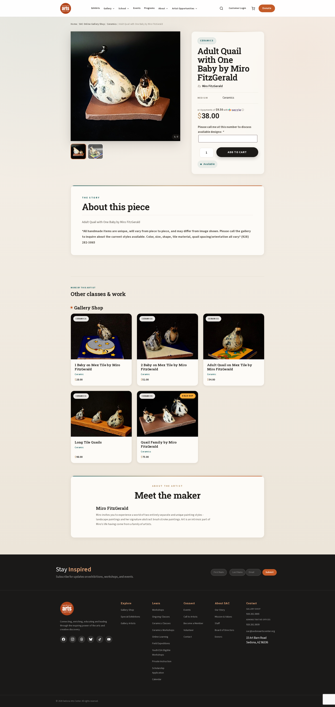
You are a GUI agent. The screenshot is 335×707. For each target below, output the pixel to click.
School (122, 8)
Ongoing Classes (161, 617)
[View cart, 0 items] (253, 8)
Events (136, 8)
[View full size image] (125, 86)
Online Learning (160, 637)
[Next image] (176, 86)
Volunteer (189, 630)
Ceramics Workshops (163, 630)
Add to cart (237, 152)
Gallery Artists (128, 623)
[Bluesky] (90, 639)
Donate (266, 8)
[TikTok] (99, 639)
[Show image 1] (78, 151)
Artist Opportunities (183, 8)
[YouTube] (108, 639)
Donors (218, 637)
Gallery (107, 8)
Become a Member (193, 623)
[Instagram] (72, 639)
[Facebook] (63, 639)
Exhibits (95, 8)
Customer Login (237, 8)
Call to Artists (191, 617)
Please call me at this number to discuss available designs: (224, 129)
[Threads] (81, 639)
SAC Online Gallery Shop (92, 24)
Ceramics (112, 24)
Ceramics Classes (161, 623)
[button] (228, 110)
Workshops (158, 610)
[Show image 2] (95, 151)
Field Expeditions (161, 643)
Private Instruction (161, 661)
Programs (149, 8)
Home (74, 24)
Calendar (156, 679)
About (161, 8)
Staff (217, 623)
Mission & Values (223, 617)
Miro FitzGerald (212, 86)
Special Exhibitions (130, 617)
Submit (270, 572)
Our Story (220, 610)
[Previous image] (75, 86)
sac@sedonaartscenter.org (260, 631)
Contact (188, 637)
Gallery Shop (127, 610)
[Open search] (221, 8)
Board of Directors (224, 630)
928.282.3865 (252, 614)
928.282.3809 (252, 624)
